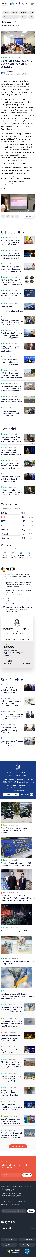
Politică (23, 13)
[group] (18, 437)
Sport (24, 17)
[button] (31, 443)
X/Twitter (12, 216)
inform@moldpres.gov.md (13, 1196)
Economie (9, 22)
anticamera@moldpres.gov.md (14, 1193)
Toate (6, 13)
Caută (31, 1211)
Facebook (3, 216)
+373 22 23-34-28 (9, 1189)
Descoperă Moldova (11, 17)
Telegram (17, 216)
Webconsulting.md (13, 1204)
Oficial (14, 13)
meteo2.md (17, 549)
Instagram (8, 216)
